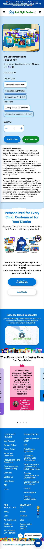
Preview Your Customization (22, 282)
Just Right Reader (20, 544)
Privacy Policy (10, 445)
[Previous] (3, 4)
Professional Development (9, 531)
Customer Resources (8, 525)
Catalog (27, 488)
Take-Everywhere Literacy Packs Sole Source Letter (32, 466)
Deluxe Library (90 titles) (15, 97)
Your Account (9, 441)
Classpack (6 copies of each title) (18, 114)
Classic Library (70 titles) (15, 91)
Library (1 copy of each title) (17, 108)
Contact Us (8, 477)
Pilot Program (30, 492)
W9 (25, 445)
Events (23, 511)
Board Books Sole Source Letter (31, 483)
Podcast (23, 516)
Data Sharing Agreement (29, 450)
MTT (22, 546)
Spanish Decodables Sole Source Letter (31, 475)
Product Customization (30, 498)
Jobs (6, 489)
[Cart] (40, 12)
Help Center (9, 481)
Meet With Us (22, 292)
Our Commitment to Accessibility (11, 467)
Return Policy (9, 449)
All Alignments (10, 520)
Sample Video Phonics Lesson (26, 526)
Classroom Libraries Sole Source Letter (30, 457)
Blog (22, 520)
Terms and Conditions (8, 454)
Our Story (8, 473)
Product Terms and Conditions (12, 461)
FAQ (5, 485)
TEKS (6, 511)
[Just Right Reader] (21, 12)
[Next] (40, 4)
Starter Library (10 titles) (15, 84)
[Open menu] (4, 12)
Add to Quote (30, 139)
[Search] (35, 12)
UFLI (6, 516)
